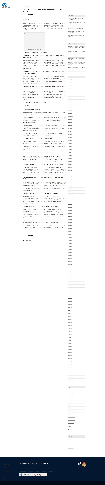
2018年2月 (70, 161)
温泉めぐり (70, 426)
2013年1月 (70, 261)
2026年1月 (70, 88)
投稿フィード (70, 442)
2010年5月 (70, 358)
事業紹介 (31, 471)
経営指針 (46, 25)
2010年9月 (70, 346)
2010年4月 (70, 361)
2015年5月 (70, 176)
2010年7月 (70, 352)
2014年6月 (70, 210)
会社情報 (37, 471)
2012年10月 (70, 270)
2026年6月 (70, 79)
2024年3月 (70, 113)
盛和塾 (69, 429)
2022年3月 (70, 128)
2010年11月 (70, 340)
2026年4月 (70, 82)
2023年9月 (70, 119)
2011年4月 (70, 325)
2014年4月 (70, 216)
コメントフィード (71, 445)
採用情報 (44, 471)
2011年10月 (70, 307)
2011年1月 (70, 334)
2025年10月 (70, 91)
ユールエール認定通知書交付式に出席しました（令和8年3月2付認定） (76, 19)
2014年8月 (70, 204)
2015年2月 (70, 185)
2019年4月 (70, 155)
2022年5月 (70, 125)
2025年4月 (70, 94)
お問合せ (51, 471)
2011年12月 (70, 301)
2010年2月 (70, 367)
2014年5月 (70, 213)
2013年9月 (70, 237)
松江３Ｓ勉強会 (71, 423)
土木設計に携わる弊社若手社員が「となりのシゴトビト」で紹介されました (76, 32)
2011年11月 (70, 304)
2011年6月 (70, 319)
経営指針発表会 (27, 25)
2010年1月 (70, 370)
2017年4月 (70, 167)
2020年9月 (70, 143)
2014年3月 (70, 219)
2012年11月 (70, 267)
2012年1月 (70, 298)
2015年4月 (70, 179)
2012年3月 (70, 292)
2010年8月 (70, 349)
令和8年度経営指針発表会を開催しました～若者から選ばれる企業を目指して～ (76, 23)
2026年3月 (70, 85)
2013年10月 (70, 234)
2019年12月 (70, 152)
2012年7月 (70, 279)
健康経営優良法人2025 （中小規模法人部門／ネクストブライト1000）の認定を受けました (76, 27)
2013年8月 (70, 240)
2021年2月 (70, 140)
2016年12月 (70, 170)
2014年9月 (70, 201)
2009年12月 (70, 373)
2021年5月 (70, 134)
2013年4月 (70, 252)
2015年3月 (70, 182)
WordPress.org (71, 448)
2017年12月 (70, 164)
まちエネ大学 (70, 395)
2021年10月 (70, 131)
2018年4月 (70, 158)
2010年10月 (70, 343)
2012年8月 (70, 276)
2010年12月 (70, 337)
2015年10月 (70, 173)
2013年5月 (70, 249)
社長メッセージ (23, 471)
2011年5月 (70, 322)
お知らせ (69, 389)
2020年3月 (70, 149)
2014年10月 (70, 198)
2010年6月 (70, 355)
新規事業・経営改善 (71, 420)
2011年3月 (70, 328)
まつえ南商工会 (71, 398)
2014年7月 (70, 207)
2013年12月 (70, 228)
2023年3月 (70, 122)
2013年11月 (70, 231)
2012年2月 (70, 295)
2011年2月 (70, 331)
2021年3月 (70, 137)
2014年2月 (70, 222)
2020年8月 (70, 146)
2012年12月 (70, 264)
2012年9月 (70, 273)
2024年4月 (70, 110)
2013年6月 (70, 246)
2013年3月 (70, 255)
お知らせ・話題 (28, 240)
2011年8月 (70, 313)
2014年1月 (70, 225)
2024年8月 (70, 107)
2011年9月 (70, 310)
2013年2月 (70, 258)
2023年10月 (70, 116)
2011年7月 (70, 316)
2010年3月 (70, 364)
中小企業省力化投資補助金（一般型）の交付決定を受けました (76, 36)
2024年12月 (70, 104)
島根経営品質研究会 (71, 417)
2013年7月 (70, 243)
